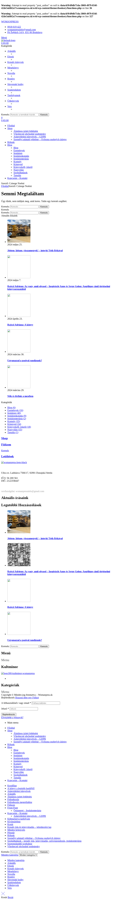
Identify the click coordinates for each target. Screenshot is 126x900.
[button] (63, 660)
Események (19, 752)
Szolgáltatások (21, 775)
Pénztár (11, 832)
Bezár (10, 897)
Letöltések (7, 456)
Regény (11, 877)
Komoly (18, 763)
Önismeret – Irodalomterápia (27, 810)
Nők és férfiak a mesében (20, 396)
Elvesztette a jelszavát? (12, 717)
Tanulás (17, 777)
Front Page (12, 807)
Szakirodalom (14, 882)
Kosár (10, 824)
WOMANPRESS (10, 21)
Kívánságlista (13, 821)
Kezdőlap (12, 785)
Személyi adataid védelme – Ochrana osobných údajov (40, 741)
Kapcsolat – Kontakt (17, 780)
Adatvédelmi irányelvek (19, 791)
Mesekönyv (13, 871)
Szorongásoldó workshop (19, 843)
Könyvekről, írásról (23, 769)
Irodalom (18, 755)
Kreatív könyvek (15, 868)
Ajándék (11, 794)
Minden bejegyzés (16, 830)
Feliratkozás (13, 799)
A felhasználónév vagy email (16, 703)
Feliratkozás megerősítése (19, 802)
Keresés (44, 115)
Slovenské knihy (15, 879)
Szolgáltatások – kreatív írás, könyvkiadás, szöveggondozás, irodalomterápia (44, 841)
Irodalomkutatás (21, 758)
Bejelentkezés (8, 714)
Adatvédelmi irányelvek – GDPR (30, 739)
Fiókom (6, 444)
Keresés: (5, 114)
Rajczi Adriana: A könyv (20, 324)
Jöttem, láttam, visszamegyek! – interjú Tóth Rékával (35, 250)
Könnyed (18, 766)
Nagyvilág (19, 772)
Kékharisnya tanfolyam (18, 818)
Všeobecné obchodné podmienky (30, 736)
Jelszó (5, 708)
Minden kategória (15, 860)
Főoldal (5, 186)
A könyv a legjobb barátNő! (21, 788)
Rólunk (11, 744)
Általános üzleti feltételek (26, 733)
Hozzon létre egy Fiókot (27, 697)
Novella (11, 874)
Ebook (10, 866)
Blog (9, 747)
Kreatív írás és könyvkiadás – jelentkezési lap (29, 827)
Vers (9, 888)
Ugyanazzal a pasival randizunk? (24, 360)
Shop (4, 438)
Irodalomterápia (21, 761)
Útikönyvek (13, 885)
